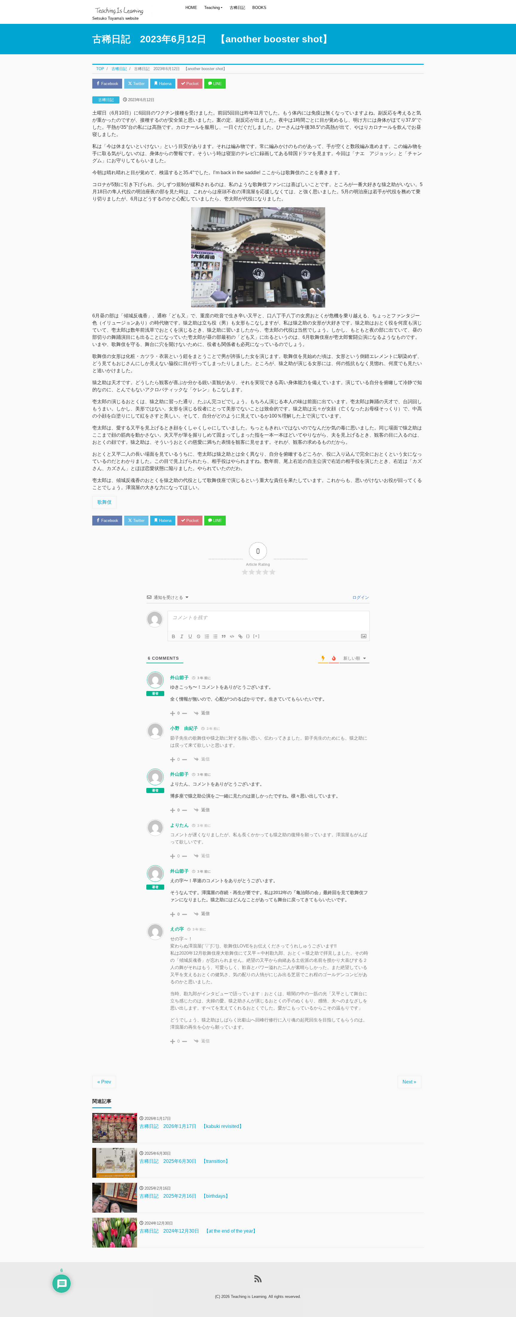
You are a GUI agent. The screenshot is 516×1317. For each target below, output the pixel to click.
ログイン (360, 597)
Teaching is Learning (248, 1296)
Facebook (109, 83)
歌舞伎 (104, 502)
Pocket (192, 83)
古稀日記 (237, 7)
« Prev (104, 1081)
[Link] (240, 636)
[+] (256, 636)
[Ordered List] (207, 636)
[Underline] (190, 636)
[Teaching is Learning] (122, 8)
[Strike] (198, 636)
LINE (217, 83)
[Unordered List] (215, 636)
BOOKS (259, 7)
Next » (409, 1081)
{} (248, 636)
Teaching (212, 7)
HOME (191, 7)
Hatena (164, 83)
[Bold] (173, 636)
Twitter (138, 83)
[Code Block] (232, 636)
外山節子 (179, 677)
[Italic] (182, 636)
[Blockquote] (223, 636)
